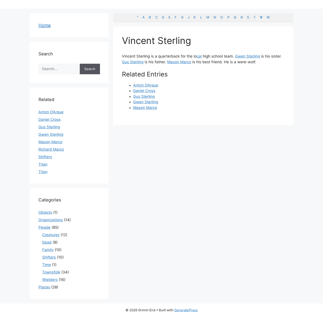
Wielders (50, 279)
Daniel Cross (144, 91)
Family (48, 250)
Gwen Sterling (247, 56)
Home (44, 25)
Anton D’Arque (145, 85)
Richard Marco (51, 149)
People (44, 227)
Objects (45, 212)
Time (46, 265)
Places (44, 287)
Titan (42, 164)
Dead (47, 242)
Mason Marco (179, 62)
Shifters (45, 157)
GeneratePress (186, 310)
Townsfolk (51, 272)
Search (89, 69)
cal (199, 56)
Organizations (50, 220)
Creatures (51, 235)
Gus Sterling (132, 62)
